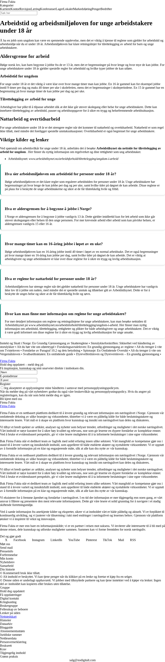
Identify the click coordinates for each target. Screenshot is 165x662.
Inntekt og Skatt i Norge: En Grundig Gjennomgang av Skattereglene (44, 343)
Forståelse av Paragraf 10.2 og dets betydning (51, 350)
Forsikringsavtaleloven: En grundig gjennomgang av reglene (95, 347)
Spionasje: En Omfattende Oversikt (105, 350)
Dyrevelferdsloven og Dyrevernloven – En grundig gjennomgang (117, 354)
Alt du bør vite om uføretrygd (35, 347)
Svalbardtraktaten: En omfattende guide (48, 354)
